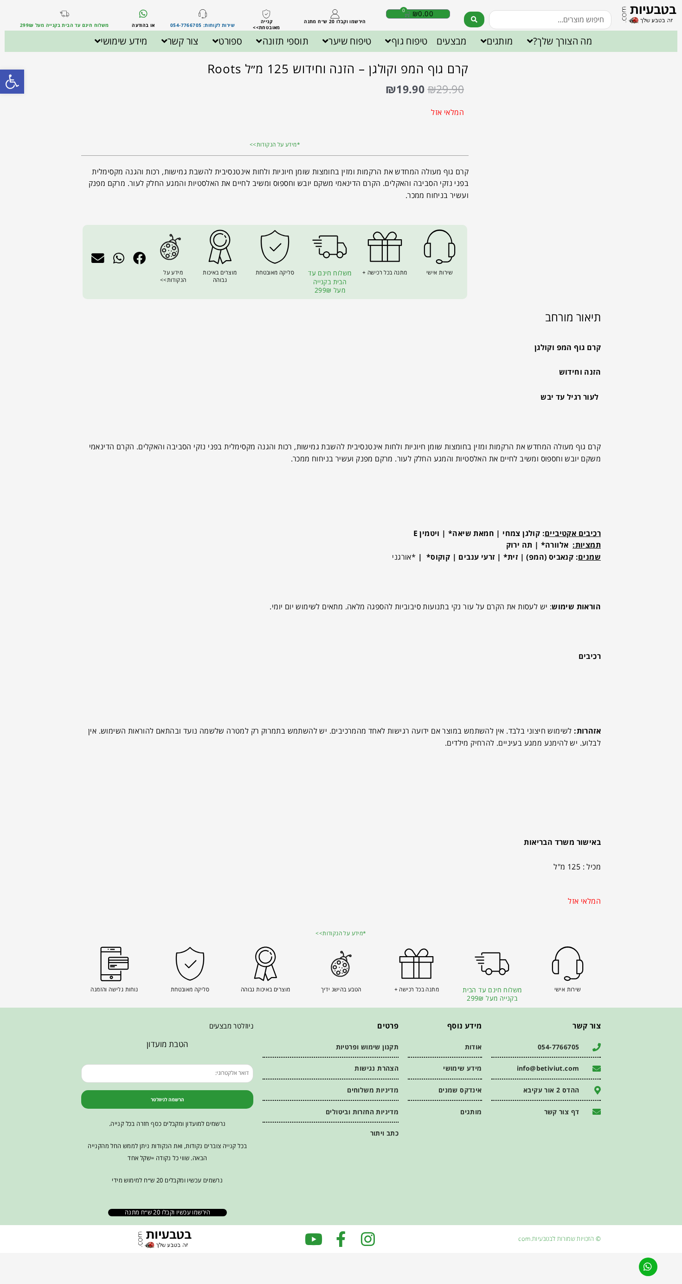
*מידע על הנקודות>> (275, 144)
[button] (140, 258)
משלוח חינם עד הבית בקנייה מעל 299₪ (64, 25)
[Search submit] (474, 19)
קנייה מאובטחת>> (266, 24)
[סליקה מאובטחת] (274, 247)
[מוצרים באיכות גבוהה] (220, 247)
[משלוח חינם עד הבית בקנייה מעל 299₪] (64, 14)
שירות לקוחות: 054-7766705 (202, 25)
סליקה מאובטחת (275, 272)
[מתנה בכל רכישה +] (384, 247)
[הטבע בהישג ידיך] (341, 963)
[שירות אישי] (439, 247)
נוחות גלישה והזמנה (114, 989)
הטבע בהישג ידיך (341, 989)
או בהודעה (143, 25)
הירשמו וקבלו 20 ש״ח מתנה (335, 21)
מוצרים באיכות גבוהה (220, 276)
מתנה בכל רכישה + (384, 272)
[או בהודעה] (143, 14)
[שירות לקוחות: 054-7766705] (202, 14)
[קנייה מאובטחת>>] (266, 14)
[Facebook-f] (341, 1239)
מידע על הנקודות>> (173, 276)
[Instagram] (368, 1239)
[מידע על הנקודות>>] (170, 247)
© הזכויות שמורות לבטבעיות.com (559, 1238)
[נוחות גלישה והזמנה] (114, 963)
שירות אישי (439, 272)
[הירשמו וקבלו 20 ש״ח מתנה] (335, 14)
